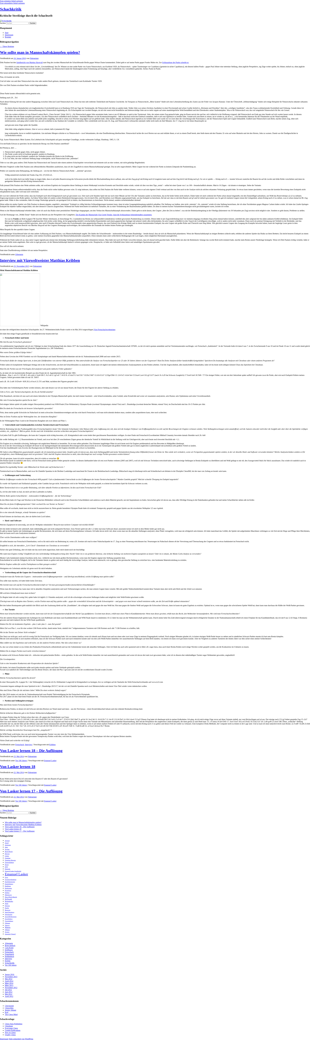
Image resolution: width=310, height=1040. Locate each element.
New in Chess (10, 1033)
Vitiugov (7, 925)
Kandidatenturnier (10, 881)
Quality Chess (10, 1035)
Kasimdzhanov (9, 884)
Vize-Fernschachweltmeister (104, 330)
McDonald (8, 899)
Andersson (8, 845)
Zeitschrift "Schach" (10, 934)
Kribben (52, 745)
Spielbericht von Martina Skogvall (29, 62)
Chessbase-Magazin (10, 860)
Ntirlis (6, 903)
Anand (7, 843)
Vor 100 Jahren (21, 761)
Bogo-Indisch (10, 945)
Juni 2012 (8, 992)
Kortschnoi (8, 890)
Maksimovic (8, 895)
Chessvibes (9, 1008)
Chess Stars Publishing (13, 1024)
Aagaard (7, 840)
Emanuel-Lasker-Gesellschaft (13, 871)
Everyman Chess (11, 1028)
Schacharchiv (8, 914)
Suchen (3, 23)
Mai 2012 (8, 994)
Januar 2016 (9, 974)
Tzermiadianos (9, 921)
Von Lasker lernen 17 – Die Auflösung (31, 791)
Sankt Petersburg (9, 912)
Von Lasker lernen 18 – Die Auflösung (31, 750)
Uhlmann (7, 923)
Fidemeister (34, 58)
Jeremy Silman (10, 1010)
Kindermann (8, 888)
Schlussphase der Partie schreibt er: (175, 62)
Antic (6, 847)
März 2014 (9, 983)
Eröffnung (9, 950)
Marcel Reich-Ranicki (11, 897)
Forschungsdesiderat (10, 879)
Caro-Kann (9, 948)
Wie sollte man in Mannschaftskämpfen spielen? (40, 52)
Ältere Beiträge (7, 46)
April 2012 (9, 996)
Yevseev (7, 932)
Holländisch (9, 956)
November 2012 (11, 988)
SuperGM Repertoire (10, 916)
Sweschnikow (8, 919)
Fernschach (19, 745)
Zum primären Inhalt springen (11, 1)
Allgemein (19, 254)
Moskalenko (9, 901)
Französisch (9, 954)
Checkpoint (9, 1006)
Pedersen (7, 905)
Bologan (7, 853)
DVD (6, 867)
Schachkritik (10, 9)
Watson (7, 927)
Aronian (7, 849)
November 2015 (11, 977)
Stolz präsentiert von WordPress (21, 1039)
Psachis (7, 908)
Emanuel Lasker (50, 761)
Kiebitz (7, 961)
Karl (6, 1012)
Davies (7, 864)
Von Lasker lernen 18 (17, 766)
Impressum (9, 35)
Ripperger (7, 910)
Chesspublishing (9, 862)
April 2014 (9, 981)
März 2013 (9, 985)
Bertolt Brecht (9, 851)
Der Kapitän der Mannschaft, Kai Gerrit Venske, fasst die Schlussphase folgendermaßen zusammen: (114, 215)
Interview (28, 745)
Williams (7, 929)
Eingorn (7, 869)
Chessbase (7, 858)
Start (6, 33)
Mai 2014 (8, 979)
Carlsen (7, 856)
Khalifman (8, 886)
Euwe (6, 877)
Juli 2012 (8, 990)
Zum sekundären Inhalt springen (12, 3)
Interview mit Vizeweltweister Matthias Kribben (40, 260)
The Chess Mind (11, 1014)
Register (8, 37)
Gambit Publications (12, 1030)
